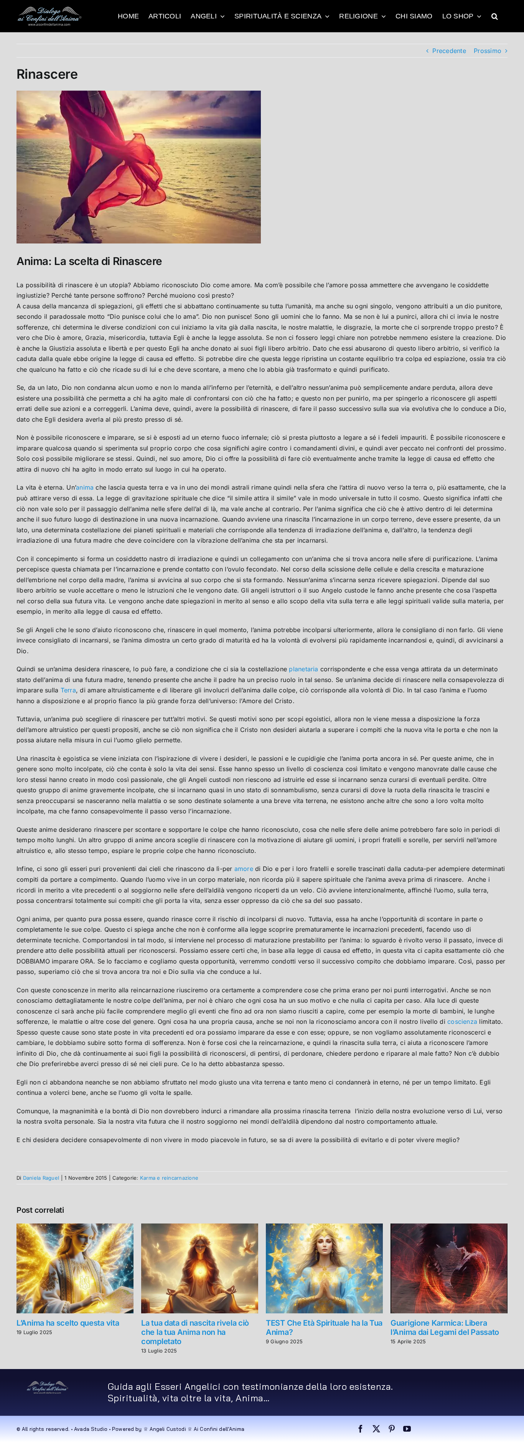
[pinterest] (391, 1429)
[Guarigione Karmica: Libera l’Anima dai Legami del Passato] (449, 1227)
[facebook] (360, 1429)
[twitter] (376, 1429)
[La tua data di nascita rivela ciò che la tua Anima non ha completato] (199, 1227)
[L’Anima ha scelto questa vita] (74, 1227)
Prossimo (487, 51)
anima (85, 487)
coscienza (461, 1021)
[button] (494, 16)
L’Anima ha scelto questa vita (67, 1323)
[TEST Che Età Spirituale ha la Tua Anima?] (324, 1227)
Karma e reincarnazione (169, 1178)
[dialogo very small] (47, 1383)
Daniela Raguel (41, 1178)
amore (243, 868)
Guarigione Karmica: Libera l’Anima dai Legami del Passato (445, 1327)
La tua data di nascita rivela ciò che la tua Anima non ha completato (195, 1332)
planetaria (303, 669)
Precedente (449, 51)
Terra (67, 690)
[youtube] (407, 1429)
